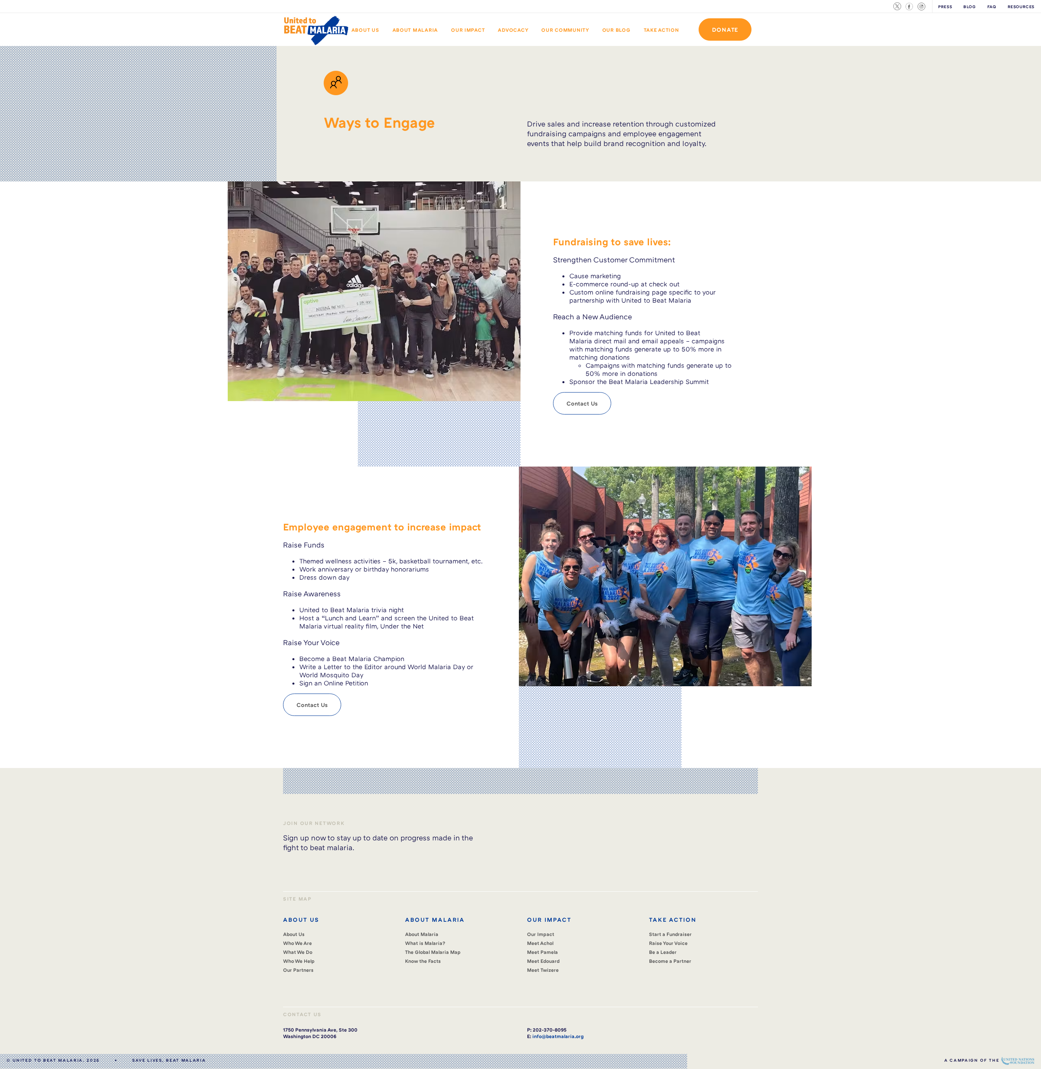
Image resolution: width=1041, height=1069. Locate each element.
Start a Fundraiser (670, 934)
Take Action (661, 30)
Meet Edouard (543, 961)
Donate (725, 29)
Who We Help (299, 961)
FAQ (991, 6)
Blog (969, 6)
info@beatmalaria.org (558, 1036)
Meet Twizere (543, 970)
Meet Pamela (542, 952)
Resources (1021, 6)
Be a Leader (663, 952)
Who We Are (297, 943)
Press (945, 6)
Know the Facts (423, 961)
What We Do (297, 952)
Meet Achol (540, 943)
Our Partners (298, 970)
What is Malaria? (425, 943)
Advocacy (513, 30)
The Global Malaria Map (433, 952)
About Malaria (415, 30)
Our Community (565, 30)
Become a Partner (670, 961)
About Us (365, 30)
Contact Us (582, 403)
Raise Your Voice (668, 943)
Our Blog (616, 30)
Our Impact (468, 30)
